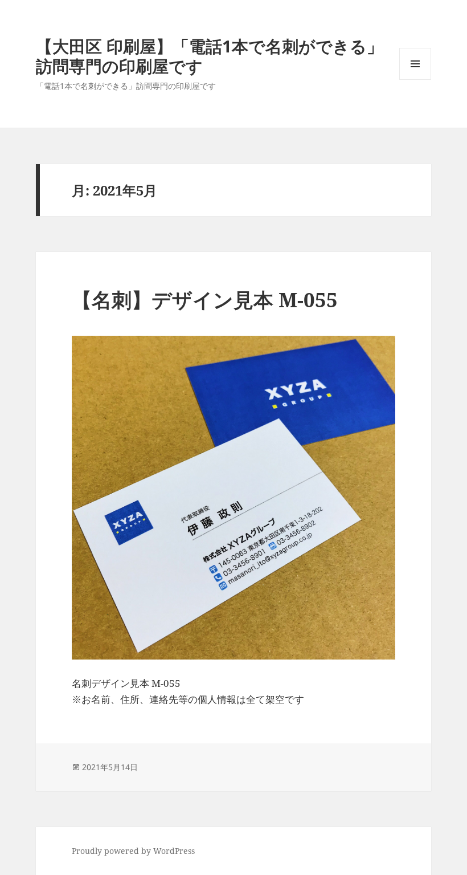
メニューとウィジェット (415, 79)
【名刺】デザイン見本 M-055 (205, 299)
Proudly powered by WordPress (133, 850)
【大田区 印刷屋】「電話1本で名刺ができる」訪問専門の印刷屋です (209, 56)
